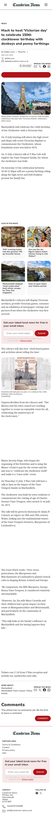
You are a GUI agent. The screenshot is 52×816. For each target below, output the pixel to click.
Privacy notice (26, 341)
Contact (5, 747)
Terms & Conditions (11, 744)
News (4, 23)
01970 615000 (16, 806)
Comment (43, 718)
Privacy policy (8, 750)
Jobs (4, 753)
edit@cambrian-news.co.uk (19, 810)
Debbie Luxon (9, 52)
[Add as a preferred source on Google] (25, 66)
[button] (5, 5)
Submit (41, 333)
